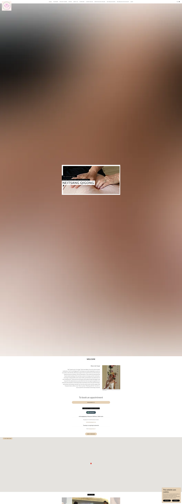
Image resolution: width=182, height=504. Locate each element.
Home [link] (50, 1)
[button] (95, 428)
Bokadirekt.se (91, 402)
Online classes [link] (63, 1)
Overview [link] (82, 1)
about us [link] (75, 1)
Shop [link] (132, 1)
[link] (6, 1)
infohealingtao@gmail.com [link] (91, 422)
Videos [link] (70, 1)
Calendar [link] (55, 1)
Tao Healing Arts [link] (111, 1)
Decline (167, 500)
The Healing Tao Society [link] (123, 1)
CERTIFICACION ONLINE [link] (99, 1)
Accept (175, 500)
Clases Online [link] (89, 1)
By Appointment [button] (92, 428)
